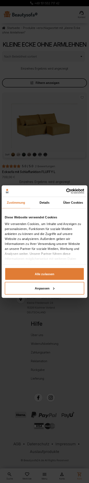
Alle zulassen (44, 274)
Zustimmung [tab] (16, 202)
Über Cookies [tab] (73, 202)
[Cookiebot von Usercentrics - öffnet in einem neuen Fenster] (66, 191)
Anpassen (42, 288)
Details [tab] (45, 202)
